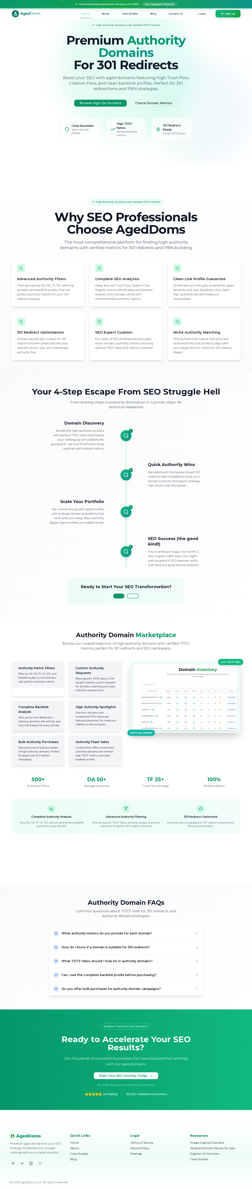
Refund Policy (139, 1148)
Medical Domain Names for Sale (212, 1148)
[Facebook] (13, 1163)
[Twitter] (22, 1163)
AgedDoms (28, 1135)
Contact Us (176, 13)
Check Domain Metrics (153, 103)
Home (85, 13)
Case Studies (130, 13)
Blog (153, 13)
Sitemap (136, 1153)
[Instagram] (40, 1163)
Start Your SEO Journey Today (123, 1076)
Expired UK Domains (204, 1153)
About (105, 13)
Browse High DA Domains (100, 103)
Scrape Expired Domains (207, 1142)
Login (202, 13)
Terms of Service (141, 1142)
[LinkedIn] (31, 1163)
